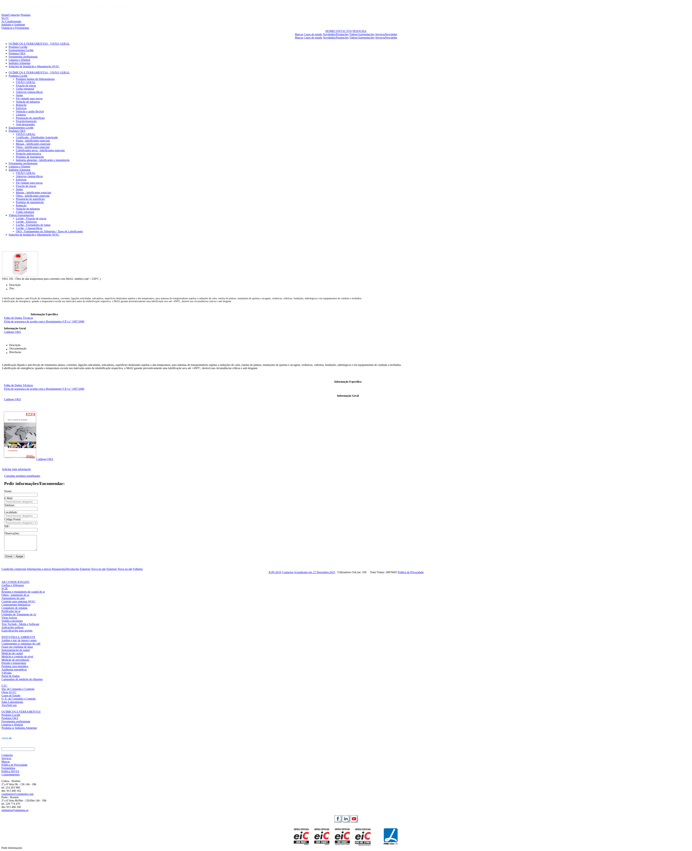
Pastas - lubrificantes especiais (33, 140)
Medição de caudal (12, 653)
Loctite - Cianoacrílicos (29, 228)
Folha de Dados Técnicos (18, 317)
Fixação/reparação (26, 121)
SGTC (5, 18)
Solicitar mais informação (16, 469)
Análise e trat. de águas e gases (19, 640)
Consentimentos (10, 774)
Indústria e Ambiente (13, 24)
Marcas (299, 34)
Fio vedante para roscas (29, 98)
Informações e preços (39, 569)
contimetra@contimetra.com (17, 794)
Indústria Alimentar (19, 63)
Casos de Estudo (10, 695)
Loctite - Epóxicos (26, 221)
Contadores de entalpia (14, 607)
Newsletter (391, 34)
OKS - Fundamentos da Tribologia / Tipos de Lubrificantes (49, 231)
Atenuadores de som (13, 598)
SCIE (4, 588)
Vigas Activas (9, 617)
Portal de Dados (10, 676)
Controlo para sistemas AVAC (18, 601)
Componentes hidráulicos (15, 604)
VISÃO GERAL (26, 82)
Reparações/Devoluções (65, 569)
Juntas (19, 95)
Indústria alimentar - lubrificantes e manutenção (43, 160)
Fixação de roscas (26, 85)
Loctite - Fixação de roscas (31, 218)
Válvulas (6, 672)
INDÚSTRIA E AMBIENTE (18, 637)
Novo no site (98, 569)
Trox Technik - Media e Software (20, 624)
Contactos (14, 14)
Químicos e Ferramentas (15, 27)
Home (4, 14)
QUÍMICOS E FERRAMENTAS (21, 711)
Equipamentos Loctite (21, 50)
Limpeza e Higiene (19, 59)
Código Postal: (12, 519)
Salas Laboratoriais (12, 701)
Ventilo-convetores (12, 620)
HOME (329, 31)
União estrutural (25, 88)
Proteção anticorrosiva (28, 153)
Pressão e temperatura (13, 663)
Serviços (380, 34)
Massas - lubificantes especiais (33, 143)
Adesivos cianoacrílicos (29, 91)
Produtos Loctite (18, 46)
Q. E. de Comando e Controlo (18, 698)
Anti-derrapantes (25, 124)
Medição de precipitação (15, 659)
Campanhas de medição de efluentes (22, 679)
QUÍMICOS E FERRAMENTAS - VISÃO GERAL (39, 43)
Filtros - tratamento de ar (15, 594)
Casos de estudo (313, 34)
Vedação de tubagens (28, 101)
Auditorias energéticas (14, 669)
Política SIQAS (10, 771)
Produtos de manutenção (30, 156)
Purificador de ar (10, 611)
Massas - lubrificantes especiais (33, 192)
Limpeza (21, 114)
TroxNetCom (9, 705)
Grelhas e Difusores (12, 585)
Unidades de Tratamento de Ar (18, 614)
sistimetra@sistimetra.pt (14, 810)
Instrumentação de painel (15, 650)
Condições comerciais (13, 569)
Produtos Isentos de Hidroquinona (35, 79)
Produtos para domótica (14, 666)
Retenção (21, 104)
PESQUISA (359, 31)
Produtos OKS (17, 53)
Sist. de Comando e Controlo (17, 688)
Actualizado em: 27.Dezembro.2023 (314, 572)
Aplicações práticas (12, 627)
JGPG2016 (275, 572)
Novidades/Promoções (336, 34)
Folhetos (138, 569)
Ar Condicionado (11, 21)
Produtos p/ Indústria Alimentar (19, 727)
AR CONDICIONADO (15, 581)
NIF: (7, 526)
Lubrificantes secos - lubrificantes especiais (40, 150)
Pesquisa (25, 14)
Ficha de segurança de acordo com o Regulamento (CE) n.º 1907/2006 (44, 321)
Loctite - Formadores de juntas (33, 224)
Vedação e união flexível (30, 111)
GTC (4, 685)
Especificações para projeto (16, 630)
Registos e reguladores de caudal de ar (23, 591)
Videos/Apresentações (361, 34)
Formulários (8, 768)
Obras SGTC (9, 692)
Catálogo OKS (12, 331)
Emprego (85, 569)
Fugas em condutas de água (17, 646)
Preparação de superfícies (30, 117)
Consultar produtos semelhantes (22, 475)
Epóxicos (21, 108)
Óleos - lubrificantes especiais (33, 147)
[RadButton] (338, 818)
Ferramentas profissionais (23, 56)
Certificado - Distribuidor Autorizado (37, 137)
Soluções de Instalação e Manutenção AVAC (34, 66)
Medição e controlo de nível (17, 656)
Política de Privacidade (411, 572)
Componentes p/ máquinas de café (20, 643)
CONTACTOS (343, 31)
